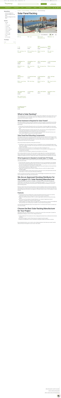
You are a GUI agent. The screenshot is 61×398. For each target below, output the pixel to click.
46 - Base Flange (30, 91)
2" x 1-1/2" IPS (7, 37)
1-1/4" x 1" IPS (7, 33)
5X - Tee (49, 47)
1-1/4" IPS (7, 31)
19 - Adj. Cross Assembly (52, 61)
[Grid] (50, 35)
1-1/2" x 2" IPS (7, 30)
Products (19, 10)
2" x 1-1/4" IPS (7, 34)
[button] (44, 35)
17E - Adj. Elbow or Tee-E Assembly (32, 62)
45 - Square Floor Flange (32, 76)
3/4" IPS (6, 22)
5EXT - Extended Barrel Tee (42, 47)
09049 (49, 46)
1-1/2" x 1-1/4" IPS (8, 29)
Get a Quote (44, 4)
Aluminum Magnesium (9, 13)
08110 (39, 46)
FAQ (24, 0)
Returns (16, 0)
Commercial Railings (25, 10)
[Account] (60, 7)
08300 (19, 75)
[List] (53, 35)
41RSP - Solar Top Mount (42, 91)
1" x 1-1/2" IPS (7, 25)
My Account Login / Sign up (45, 0)
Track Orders (12, 0)
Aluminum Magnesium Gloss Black (10, 17)
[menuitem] (8, 7)
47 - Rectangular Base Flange (41, 77)
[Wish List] (55, 7)
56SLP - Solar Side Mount (42, 61)
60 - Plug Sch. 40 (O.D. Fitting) (51, 92)
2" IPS (6, 35)
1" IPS (6, 23)
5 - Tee (19, 47)
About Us (5, 0)
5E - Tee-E (29, 47)
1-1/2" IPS (7, 26)
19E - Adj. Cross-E (21, 76)
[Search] (53, 7)
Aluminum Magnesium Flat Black (10, 15)
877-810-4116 (53, 4)
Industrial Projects (33, 10)
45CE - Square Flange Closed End (21, 92)
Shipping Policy (20, 0)
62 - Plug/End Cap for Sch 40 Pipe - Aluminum (22, 107)
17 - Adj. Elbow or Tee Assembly (21, 62)
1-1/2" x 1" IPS (7, 27)
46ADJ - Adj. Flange (51, 76)
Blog (8, 0)
